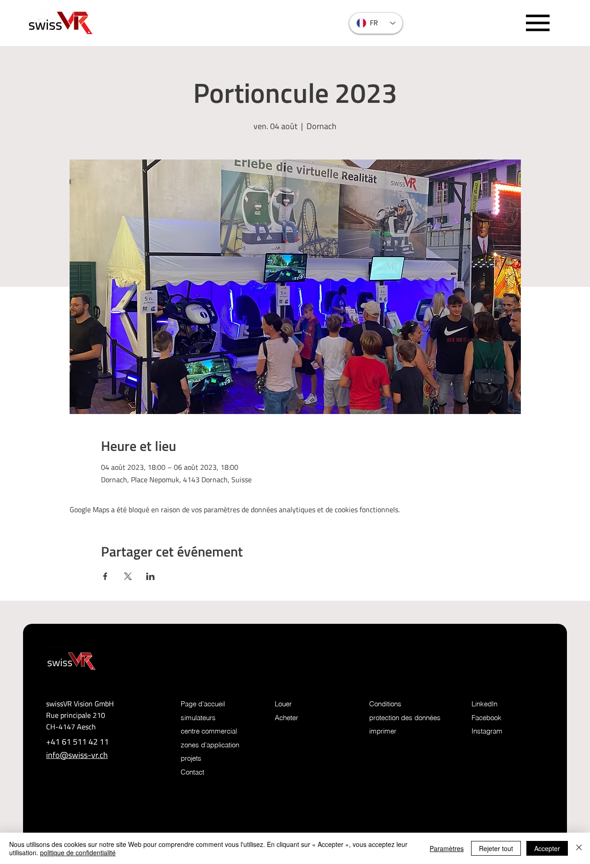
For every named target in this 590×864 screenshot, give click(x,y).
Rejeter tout (496, 848)
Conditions (385, 704)
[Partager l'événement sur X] (128, 576)
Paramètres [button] (447, 848)
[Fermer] (578, 848)
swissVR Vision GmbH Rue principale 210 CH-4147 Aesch (80, 715)
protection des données (405, 718)
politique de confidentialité (78, 852)
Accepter (547, 848)
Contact (192, 772)
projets (191, 758)
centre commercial (209, 731)
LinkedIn (484, 704)
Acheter (286, 718)
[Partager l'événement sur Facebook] (105, 576)
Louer (283, 704)
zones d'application (210, 745)
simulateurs (198, 718)
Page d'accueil (203, 704)
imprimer (382, 731)
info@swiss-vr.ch (77, 755)
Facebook (487, 718)
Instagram (487, 731)
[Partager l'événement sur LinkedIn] (150, 576)
